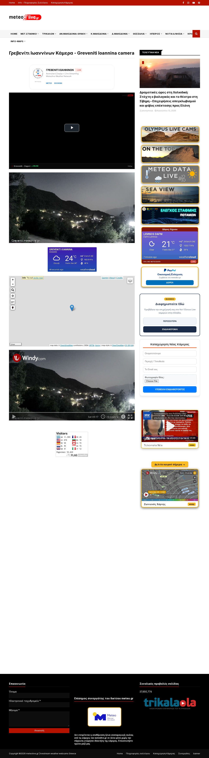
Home (12, 2)
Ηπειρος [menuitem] (155, 33)
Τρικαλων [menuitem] (48, 33)
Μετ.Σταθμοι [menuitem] (29, 33)
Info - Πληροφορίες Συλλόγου (33, 2)
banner (196, 753)
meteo (49, 83)
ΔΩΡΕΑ (169, 282)
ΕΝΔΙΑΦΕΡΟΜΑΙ (170, 329)
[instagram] (188, 3)
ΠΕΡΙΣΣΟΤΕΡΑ (170, 321)
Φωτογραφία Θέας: (154, 377)
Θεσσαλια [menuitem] (139, 33)
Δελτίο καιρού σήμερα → (170, 464)
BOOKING (58, 83)
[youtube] (194, 3)
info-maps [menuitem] (17, 41)
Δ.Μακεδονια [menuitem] (120, 33)
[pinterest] (198, 3)
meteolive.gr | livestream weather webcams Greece (51, 753)
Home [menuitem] (14, 33)
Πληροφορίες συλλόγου (138, 753)
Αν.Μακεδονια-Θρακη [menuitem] (72, 33)
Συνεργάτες (184, 753)
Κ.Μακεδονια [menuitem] (98, 33)
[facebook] (183, 3)
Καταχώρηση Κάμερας (62, 2)
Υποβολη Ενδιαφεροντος (170, 389)
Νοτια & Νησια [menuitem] (173, 33)
